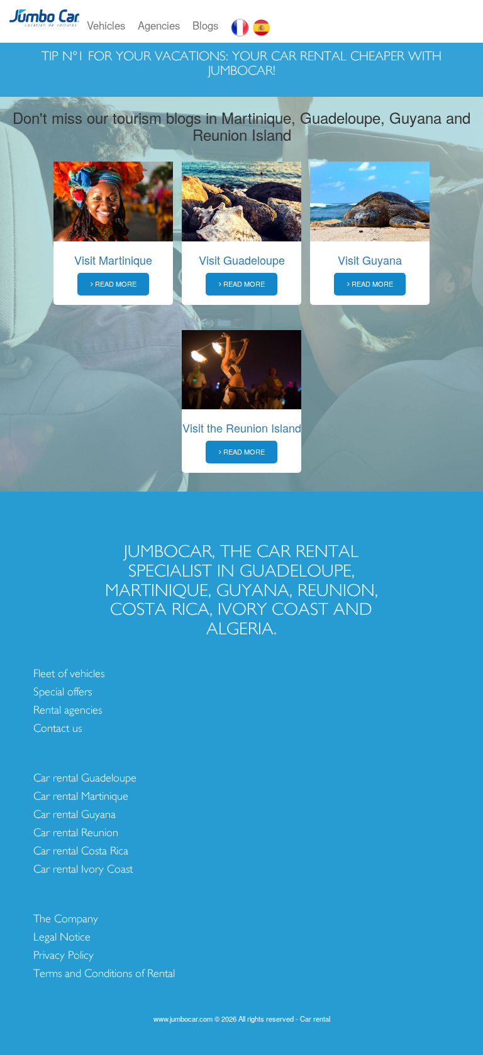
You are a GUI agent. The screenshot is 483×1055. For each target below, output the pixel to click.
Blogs (205, 25)
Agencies (159, 25)
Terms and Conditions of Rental (104, 973)
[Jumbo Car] (44, 25)
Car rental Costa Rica (80, 851)
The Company (65, 918)
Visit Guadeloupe (242, 259)
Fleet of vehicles (68, 673)
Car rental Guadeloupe (84, 778)
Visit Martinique (113, 259)
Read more (114, 284)
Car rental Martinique (80, 796)
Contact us (57, 728)
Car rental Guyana (74, 814)
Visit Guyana (370, 259)
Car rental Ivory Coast (83, 869)
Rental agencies (67, 710)
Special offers (62, 692)
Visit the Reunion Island (241, 427)
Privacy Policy (63, 955)
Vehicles (106, 25)
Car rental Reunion (75, 832)
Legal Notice (62, 937)
